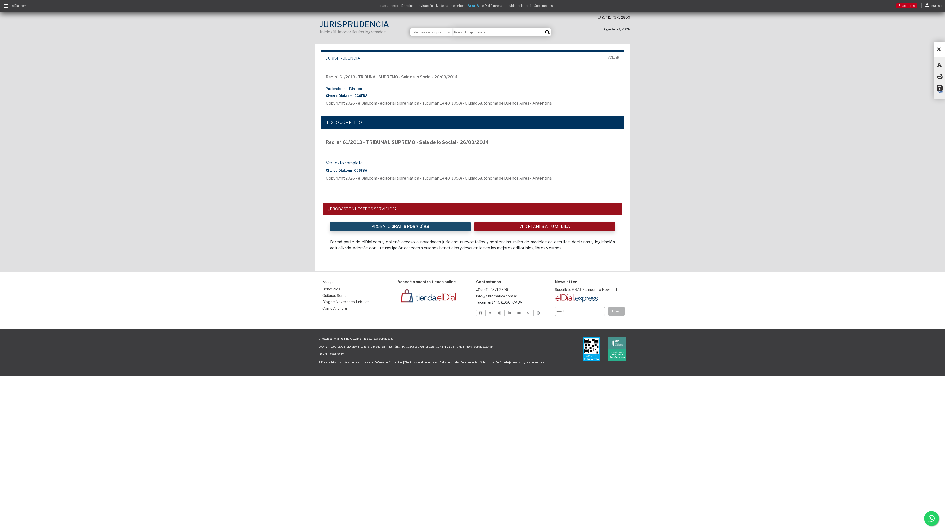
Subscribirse (487, 362)
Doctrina (407, 6)
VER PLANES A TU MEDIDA (544, 226)
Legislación (425, 6)
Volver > (614, 57)
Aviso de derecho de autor (359, 362)
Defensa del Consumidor (389, 362)
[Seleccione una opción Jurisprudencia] (431, 32)
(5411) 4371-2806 (615, 17)
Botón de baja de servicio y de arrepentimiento (522, 362)
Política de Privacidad (331, 362)
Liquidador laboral (518, 6)
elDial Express (492, 6)
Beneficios (331, 289)
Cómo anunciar (469, 362)
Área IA (473, 6)
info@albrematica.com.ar (496, 296)
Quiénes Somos (335, 295)
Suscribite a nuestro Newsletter (588, 289)
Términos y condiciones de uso (421, 362)
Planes (328, 283)
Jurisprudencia (388, 6)
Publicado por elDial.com (344, 89)
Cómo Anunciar (334, 308)
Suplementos (543, 6)
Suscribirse (907, 6)
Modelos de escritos (450, 6)
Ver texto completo (344, 163)
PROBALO (400, 226)
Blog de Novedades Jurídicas (345, 302)
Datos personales (449, 362)
